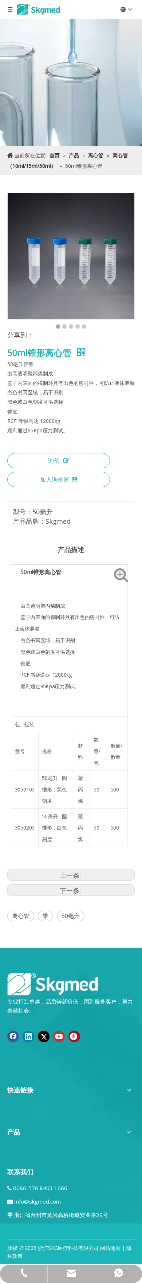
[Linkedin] (28, 1036)
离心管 (20, 916)
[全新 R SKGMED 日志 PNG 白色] (52, 984)
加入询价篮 (54, 479)
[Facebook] (13, 1036)
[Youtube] (59, 1036)
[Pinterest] (74, 1036)
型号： (22, 511)
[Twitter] (44, 1036)
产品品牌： (29, 521)
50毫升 (71, 916)
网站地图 (110, 1247)
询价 (54, 461)
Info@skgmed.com (37, 1201)
